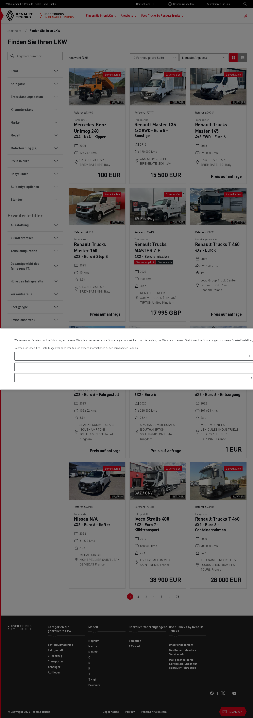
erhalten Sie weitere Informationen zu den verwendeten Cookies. (102, 348)
